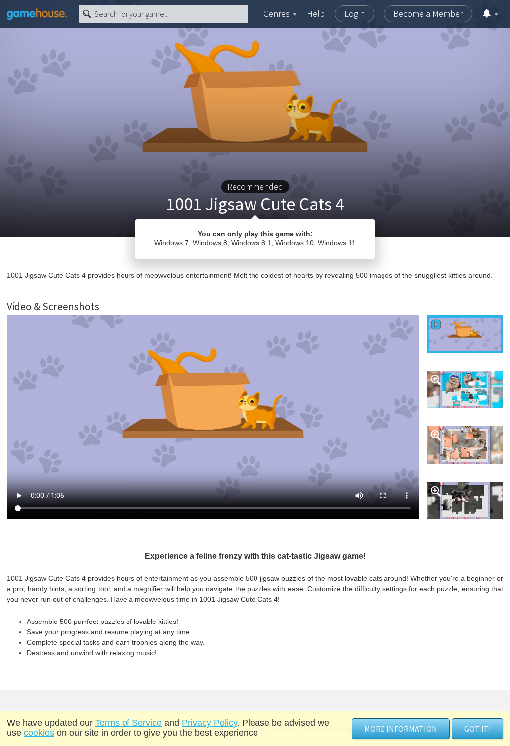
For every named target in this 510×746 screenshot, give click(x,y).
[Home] (37, 14)
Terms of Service (128, 723)
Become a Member (428, 13)
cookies (39, 733)
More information (400, 729)
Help (316, 13)
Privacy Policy (209, 723)
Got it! (477, 729)
